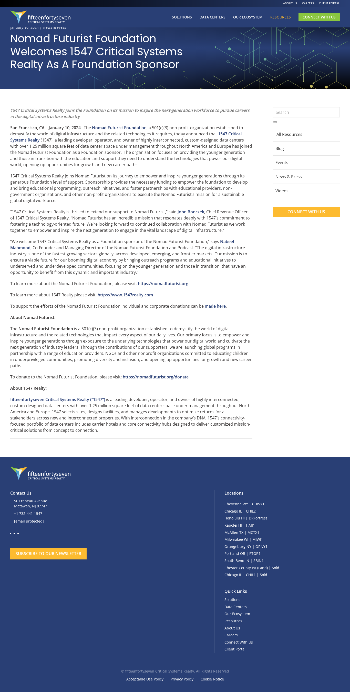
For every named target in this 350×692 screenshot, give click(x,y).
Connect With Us (319, 17)
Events (281, 162)
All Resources (289, 134)
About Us (290, 3)
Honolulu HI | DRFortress (245, 518)
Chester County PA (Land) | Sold (251, 567)
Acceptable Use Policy (144, 679)
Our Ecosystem (248, 17)
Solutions (182, 17)
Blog (279, 148)
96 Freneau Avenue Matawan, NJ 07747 (30, 503)
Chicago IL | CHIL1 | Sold (245, 574)
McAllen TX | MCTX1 (241, 532)
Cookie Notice (212, 679)
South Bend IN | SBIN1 (244, 560)
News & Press (288, 176)
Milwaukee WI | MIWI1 (243, 539)
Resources (280, 17)
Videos (282, 191)
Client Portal (329, 3)
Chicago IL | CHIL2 (240, 511)
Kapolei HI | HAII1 (239, 525)
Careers (308, 3)
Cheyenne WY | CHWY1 (244, 504)
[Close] (169, 538)
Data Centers (212, 17)
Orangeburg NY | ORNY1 (245, 546)
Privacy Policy (182, 679)
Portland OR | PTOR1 (242, 553)
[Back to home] (40, 17)
